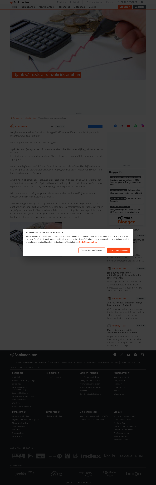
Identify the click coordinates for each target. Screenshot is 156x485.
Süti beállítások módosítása (92, 250)
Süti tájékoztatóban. (88, 242)
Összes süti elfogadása (119, 250)
